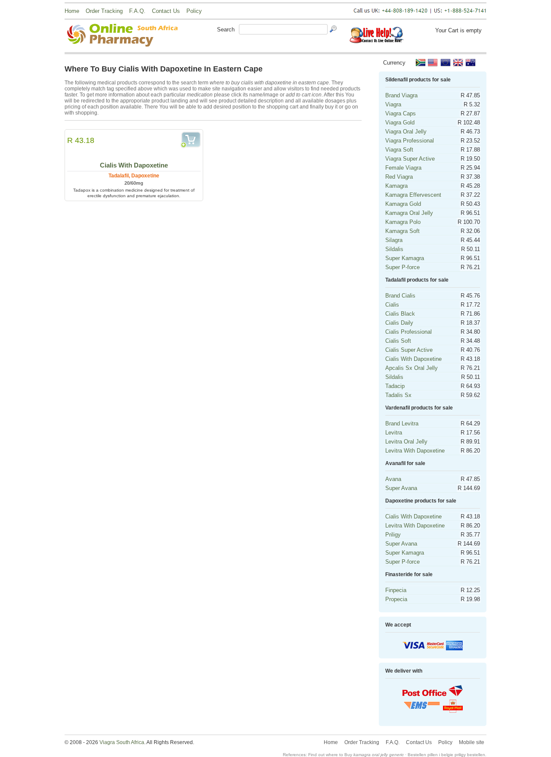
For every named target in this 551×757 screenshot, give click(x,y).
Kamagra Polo (403, 222)
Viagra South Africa (121, 742)
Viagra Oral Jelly (406, 131)
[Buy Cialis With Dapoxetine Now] (190, 140)
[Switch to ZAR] (420, 62)
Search (226, 29)
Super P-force (402, 267)
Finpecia (395, 590)
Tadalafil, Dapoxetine (133, 176)
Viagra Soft (399, 149)
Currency (394, 62)
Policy (194, 11)
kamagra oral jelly (370, 754)
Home (72, 11)
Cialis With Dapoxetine (134, 165)
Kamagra (396, 186)
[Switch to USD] (433, 62)
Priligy (393, 534)
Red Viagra (399, 177)
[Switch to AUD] (470, 62)
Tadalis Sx (398, 395)
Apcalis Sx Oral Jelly (411, 368)
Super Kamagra (404, 258)
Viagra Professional (409, 140)
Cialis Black (400, 313)
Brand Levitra (401, 423)
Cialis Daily (399, 323)
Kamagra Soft (402, 231)
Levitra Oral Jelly (406, 441)
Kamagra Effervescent (413, 195)
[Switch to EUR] (445, 62)
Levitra (393, 432)
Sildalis (394, 249)
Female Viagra (403, 167)
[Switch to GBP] (458, 62)
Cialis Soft (398, 341)
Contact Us (166, 11)
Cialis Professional (408, 332)
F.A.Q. (137, 11)
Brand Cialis (400, 295)
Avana (393, 479)
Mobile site (471, 742)
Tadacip (395, 386)
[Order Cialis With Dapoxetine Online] (134, 147)
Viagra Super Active (410, 158)
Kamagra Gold (403, 204)
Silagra (393, 240)
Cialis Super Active (409, 350)
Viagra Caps (400, 113)
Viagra (393, 104)
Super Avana (401, 488)
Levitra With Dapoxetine (415, 450)
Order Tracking (104, 11)
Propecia (396, 599)
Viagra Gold (400, 122)
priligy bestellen (470, 754)
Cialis (392, 304)
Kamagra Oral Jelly (409, 213)
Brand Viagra (401, 95)
